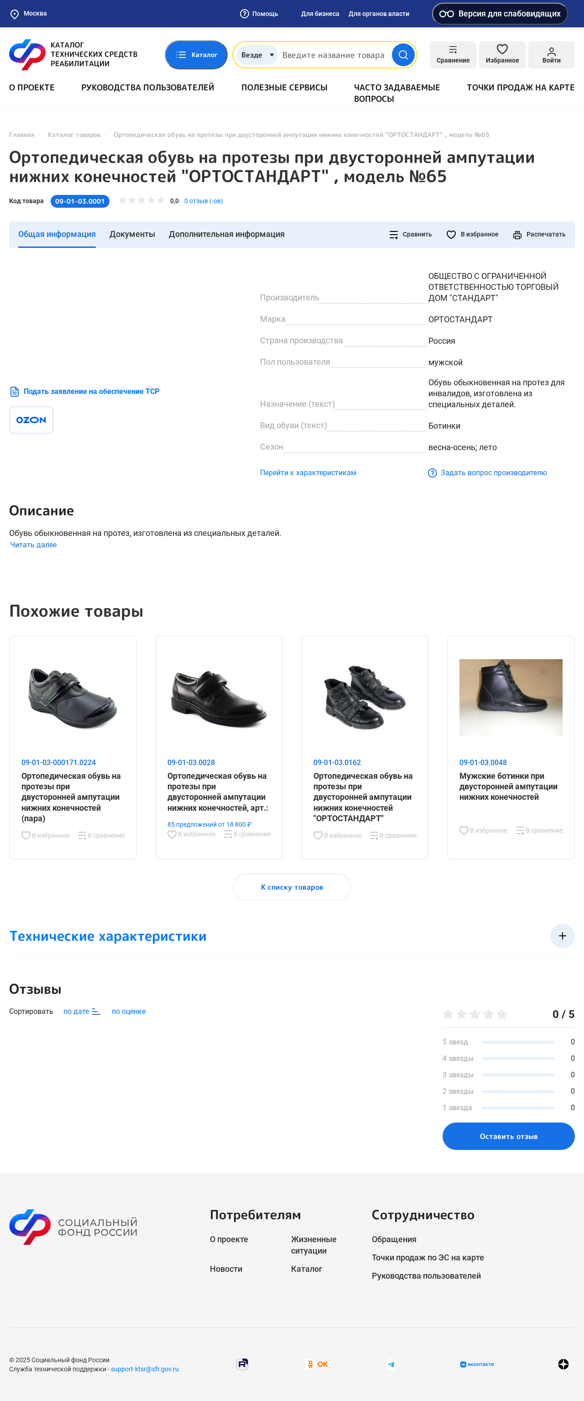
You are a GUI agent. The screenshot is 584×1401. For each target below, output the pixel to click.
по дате (77, 1011)
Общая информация (57, 234)
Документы (132, 234)
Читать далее (33, 544)
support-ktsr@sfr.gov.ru (145, 1369)
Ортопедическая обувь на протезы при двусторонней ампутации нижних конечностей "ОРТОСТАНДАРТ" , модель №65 (272, 166)
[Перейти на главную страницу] (73, 54)
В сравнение (105, 835)
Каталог (307, 1269)
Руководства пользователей (147, 87)
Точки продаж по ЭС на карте (428, 1257)
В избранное (479, 234)
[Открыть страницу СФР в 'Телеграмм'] (391, 1363)
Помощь (265, 13)
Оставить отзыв (509, 1136)
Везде (251, 55)
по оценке (129, 1011)
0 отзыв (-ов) (203, 201)
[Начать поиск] (403, 54)
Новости (226, 1269)
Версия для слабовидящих (510, 13)
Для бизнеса (320, 13)
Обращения (394, 1239)
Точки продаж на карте (521, 87)
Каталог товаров (74, 134)
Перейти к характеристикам (308, 472)
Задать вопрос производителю (494, 472)
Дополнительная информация (227, 234)
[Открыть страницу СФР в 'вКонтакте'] (477, 1364)
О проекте (32, 87)
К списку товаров (292, 887)
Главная (22, 134)
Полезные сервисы (284, 87)
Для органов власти (379, 13)
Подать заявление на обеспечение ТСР (91, 391)
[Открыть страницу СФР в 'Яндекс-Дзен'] (563, 1364)
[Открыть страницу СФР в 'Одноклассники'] (316, 1363)
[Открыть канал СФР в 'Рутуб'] (242, 1363)
